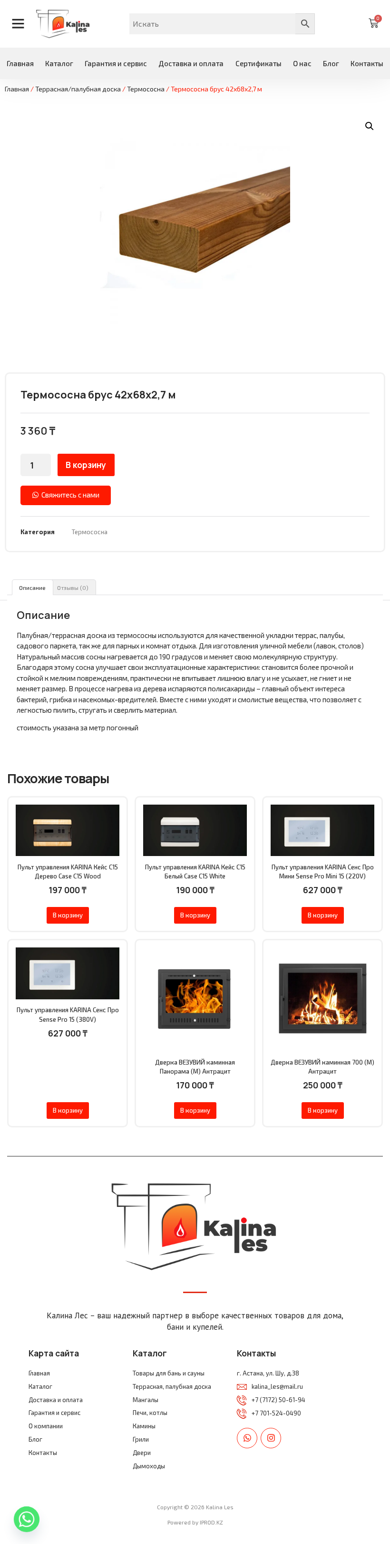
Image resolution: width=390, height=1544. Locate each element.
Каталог (59, 63)
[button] (369, 126)
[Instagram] (271, 1438)
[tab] (32, 587)
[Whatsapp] (247, 1438)
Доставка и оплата (191, 63)
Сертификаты (258, 63)
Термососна (146, 89)
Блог (331, 63)
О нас (302, 63)
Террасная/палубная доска (78, 89)
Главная (20, 63)
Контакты (367, 63)
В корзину (86, 464)
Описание (32, 587)
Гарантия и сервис (116, 63)
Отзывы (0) (72, 587)
